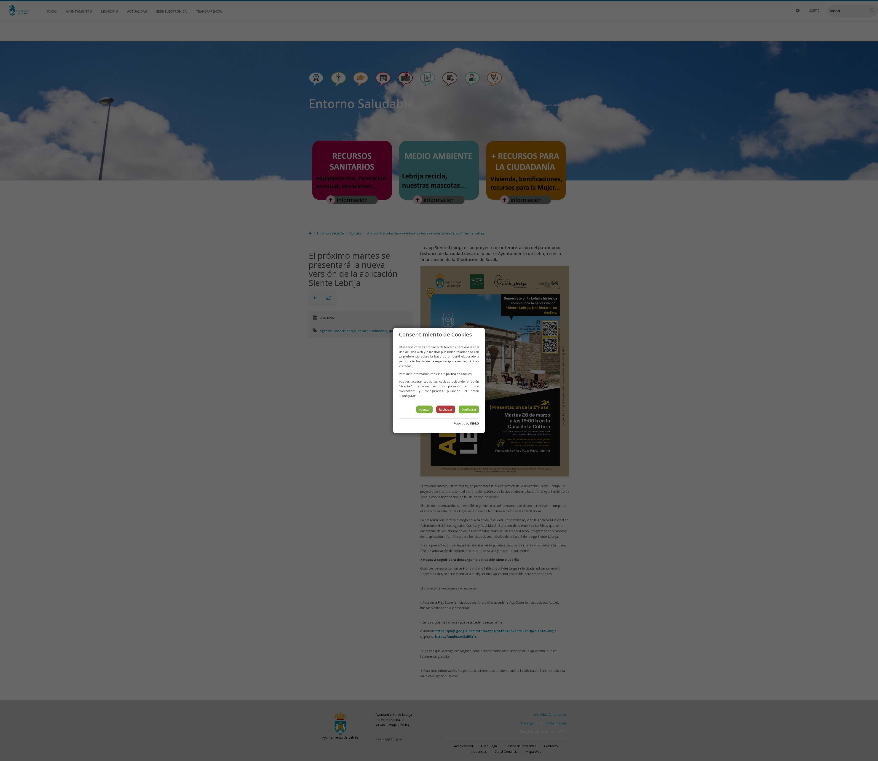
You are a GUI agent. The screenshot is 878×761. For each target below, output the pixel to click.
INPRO (474, 423)
